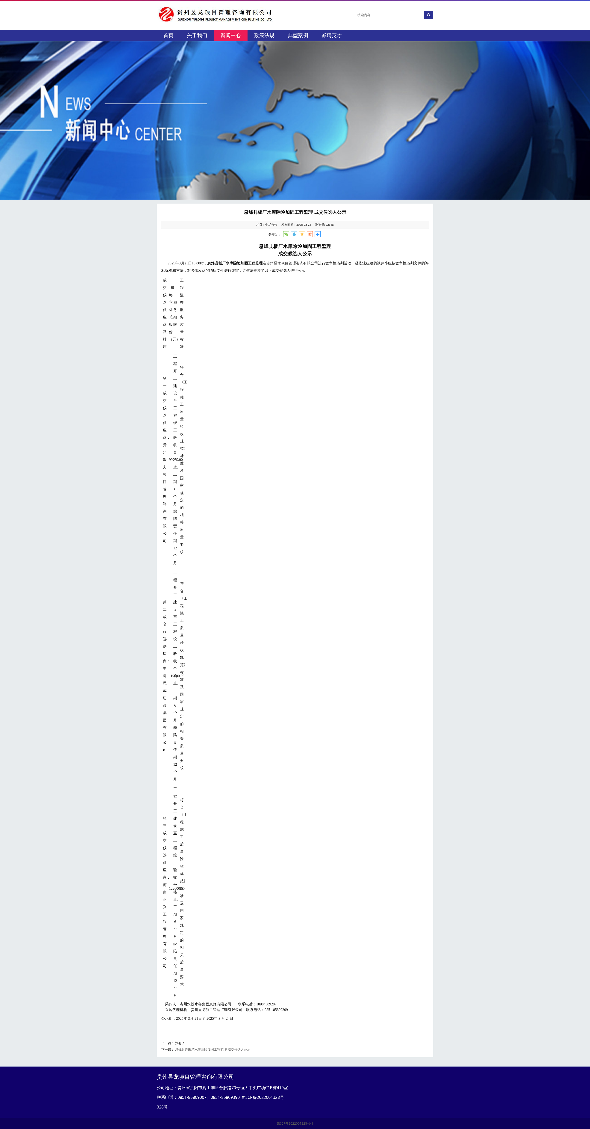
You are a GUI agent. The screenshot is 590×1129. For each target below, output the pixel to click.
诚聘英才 (332, 35)
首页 (168, 35)
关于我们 (197, 35)
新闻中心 (231, 35)
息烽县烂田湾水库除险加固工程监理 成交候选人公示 (212, 1049)
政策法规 (264, 35)
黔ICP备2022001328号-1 (295, 1123)
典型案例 (298, 35)
